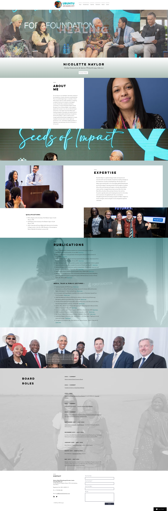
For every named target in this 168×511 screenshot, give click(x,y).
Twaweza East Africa (77, 453)
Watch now (76, 286)
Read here (80, 252)
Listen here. (93, 314)
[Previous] (7, 34)
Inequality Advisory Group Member (85, 406)
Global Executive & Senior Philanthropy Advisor (84, 68)
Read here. (64, 256)
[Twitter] (56, 496)
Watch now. (80, 291)
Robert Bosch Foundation (70, 406)
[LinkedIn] (54, 496)
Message (86, 491)
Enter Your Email (88, 480)
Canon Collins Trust (77, 445)
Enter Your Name (88, 475)
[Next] (160, 34)
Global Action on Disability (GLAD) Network (74, 424)
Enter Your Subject (88, 486)
